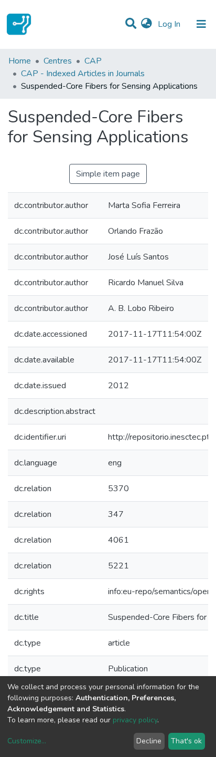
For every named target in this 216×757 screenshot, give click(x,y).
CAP (93, 61)
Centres (58, 61)
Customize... (26, 741)
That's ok (186, 741)
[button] (146, 24)
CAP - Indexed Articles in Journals (83, 73)
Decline (148, 741)
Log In (170, 24)
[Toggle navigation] (201, 24)
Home (19, 61)
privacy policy (135, 720)
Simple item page (108, 174)
